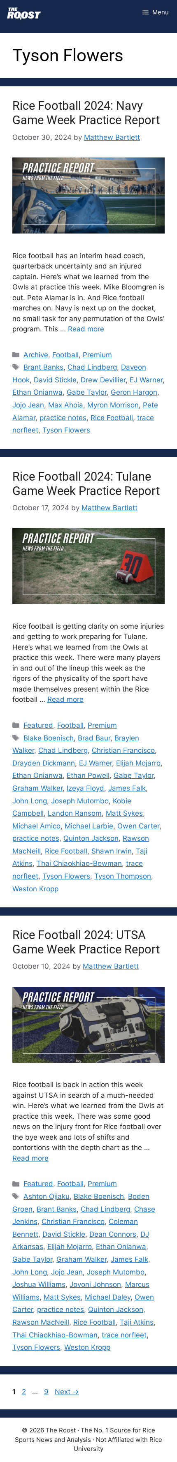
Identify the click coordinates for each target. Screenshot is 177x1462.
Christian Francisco (123, 750)
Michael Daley (107, 1297)
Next (67, 1392)
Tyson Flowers (66, 430)
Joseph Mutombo (80, 801)
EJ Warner (146, 380)
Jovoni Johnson (95, 1284)
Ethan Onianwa (37, 392)
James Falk (127, 788)
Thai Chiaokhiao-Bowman (79, 863)
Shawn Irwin (111, 851)
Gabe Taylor (87, 392)
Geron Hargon (134, 392)
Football (65, 355)
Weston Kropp (35, 889)
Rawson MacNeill (40, 1322)
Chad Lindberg (92, 367)
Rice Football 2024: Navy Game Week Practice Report (86, 113)
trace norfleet (124, 1335)
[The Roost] (24, 12)
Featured (38, 725)
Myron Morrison (113, 405)
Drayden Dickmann (43, 763)
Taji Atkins (137, 1322)
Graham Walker (37, 788)
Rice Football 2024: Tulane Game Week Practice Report (86, 484)
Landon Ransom (75, 813)
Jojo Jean (28, 405)
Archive (35, 355)
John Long (29, 801)
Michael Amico (36, 826)
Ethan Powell (88, 775)
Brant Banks (43, 367)
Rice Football (112, 418)
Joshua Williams (38, 1284)
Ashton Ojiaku (46, 1196)
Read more (86, 329)
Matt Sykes (124, 813)
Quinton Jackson (91, 838)
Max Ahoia (65, 405)
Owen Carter (138, 826)
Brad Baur (94, 738)
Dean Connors (112, 1234)
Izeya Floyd (85, 788)
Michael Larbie (89, 826)
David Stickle (55, 380)
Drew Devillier (103, 380)
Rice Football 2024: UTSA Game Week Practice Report (86, 942)
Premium (97, 355)
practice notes (63, 418)
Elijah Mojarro (138, 763)
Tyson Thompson (122, 876)
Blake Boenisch (48, 738)
